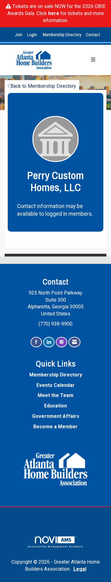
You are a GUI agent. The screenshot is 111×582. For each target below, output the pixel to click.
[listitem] (19, 34)
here (53, 13)
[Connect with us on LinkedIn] (49, 342)
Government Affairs (55, 416)
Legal (79, 569)
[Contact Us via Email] (74, 342)
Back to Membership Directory (43, 86)
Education (55, 406)
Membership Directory (62, 34)
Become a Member (55, 427)
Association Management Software (56, 546)
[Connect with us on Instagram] (61, 342)
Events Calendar (55, 385)
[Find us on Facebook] (36, 342)
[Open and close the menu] (81, 60)
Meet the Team (55, 395)
